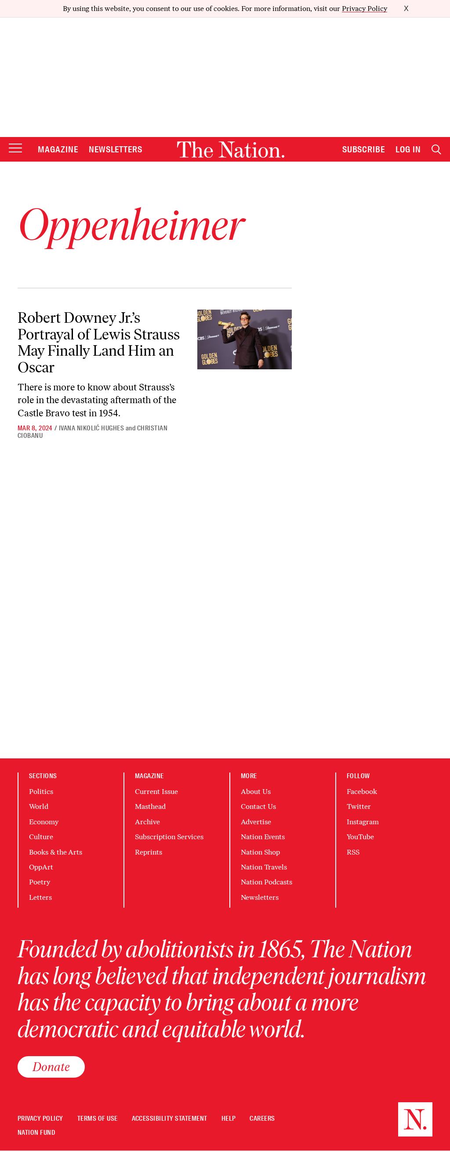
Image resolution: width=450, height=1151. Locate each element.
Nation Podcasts (266, 882)
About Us (256, 791)
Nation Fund (36, 1133)
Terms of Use (97, 1118)
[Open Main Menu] (15, 149)
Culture (41, 837)
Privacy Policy (364, 8)
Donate (51, 1066)
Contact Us (258, 806)
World (38, 806)
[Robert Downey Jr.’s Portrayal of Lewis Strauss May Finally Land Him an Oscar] (244, 339)
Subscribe (363, 149)
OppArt (41, 867)
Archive (147, 822)
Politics (41, 791)
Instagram (363, 822)
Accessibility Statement (169, 1118)
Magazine (58, 149)
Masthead (150, 806)
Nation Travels (264, 867)
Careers (262, 1118)
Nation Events (263, 837)
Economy (43, 822)
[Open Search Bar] (436, 149)
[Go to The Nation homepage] (230, 149)
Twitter (359, 806)
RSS (353, 852)
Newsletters (116, 149)
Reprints (148, 852)
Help (228, 1118)
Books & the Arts (55, 852)
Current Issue (156, 791)
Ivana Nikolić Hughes (91, 428)
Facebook (362, 791)
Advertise (256, 822)
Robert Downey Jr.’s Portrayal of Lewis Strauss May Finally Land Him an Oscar (99, 342)
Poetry (39, 882)
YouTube (360, 837)
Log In (408, 149)
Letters (40, 897)
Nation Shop (260, 852)
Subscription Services (169, 837)
